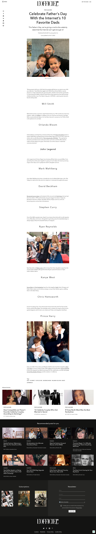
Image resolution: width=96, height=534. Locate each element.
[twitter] (3, 21)
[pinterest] (3, 16)
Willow (39, 115)
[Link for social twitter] (43, 528)
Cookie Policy (58, 531)
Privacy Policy (79, 507)
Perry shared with (48, 138)
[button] (46, 498)
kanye (63, 380)
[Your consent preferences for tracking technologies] (93, 531)
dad (28, 380)
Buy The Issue (85, 1)
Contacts (36, 531)
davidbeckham (47, 380)
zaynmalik (30, 382)
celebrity (32, 380)
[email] (3, 11)
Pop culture (48, 10)
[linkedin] (3, 18)
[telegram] (3, 26)
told (44, 91)
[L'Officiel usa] (48, 4)
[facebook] (3, 13)
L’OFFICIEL (55, 138)
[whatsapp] (3, 23)
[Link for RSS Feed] (52, 528)
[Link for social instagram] (49, 528)
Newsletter (42, 531)
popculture (39, 380)
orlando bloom (56, 380)
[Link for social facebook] (46, 528)
